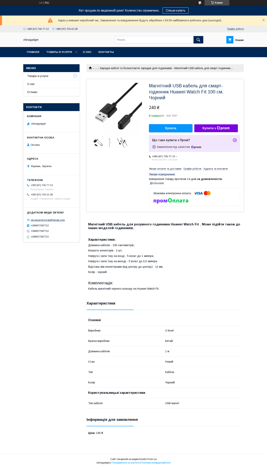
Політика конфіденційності (156, 462)
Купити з (209, 128)
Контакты (106, 52)
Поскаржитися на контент (125, 462)
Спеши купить (175, 10)
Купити (170, 128)
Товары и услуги (59, 52)
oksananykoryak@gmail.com (48, 220)
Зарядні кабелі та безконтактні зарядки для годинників (136, 68)
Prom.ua (152, 459)
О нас (87, 52)
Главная (33, 52)
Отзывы (32, 92)
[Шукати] (198, 39)
